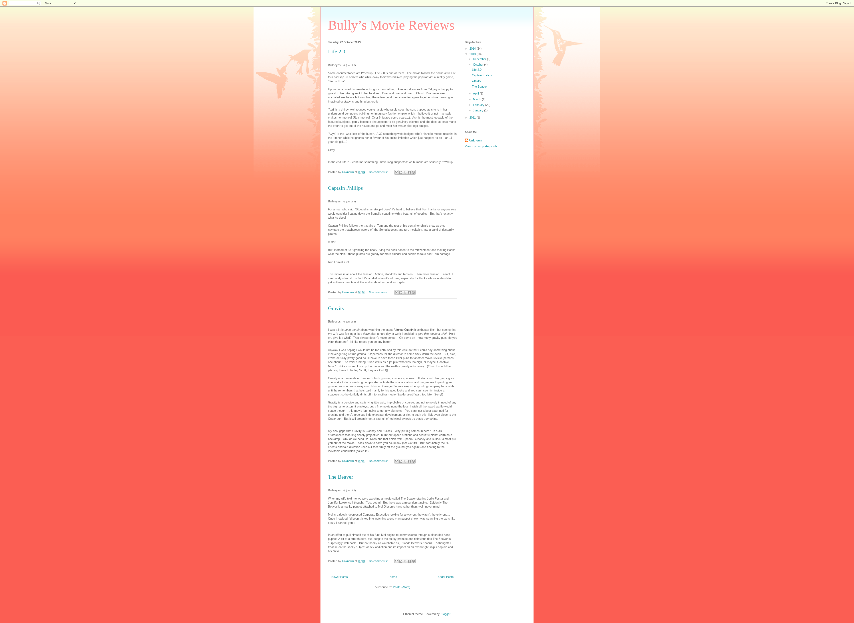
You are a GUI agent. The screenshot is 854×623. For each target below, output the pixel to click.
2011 (473, 117)
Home (393, 577)
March (477, 99)
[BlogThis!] (401, 172)
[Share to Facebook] (409, 172)
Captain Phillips (345, 188)
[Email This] (396, 172)
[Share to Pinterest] (413, 172)
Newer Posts (339, 577)
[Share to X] (405, 172)
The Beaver (340, 477)
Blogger (445, 614)
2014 (473, 48)
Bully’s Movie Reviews (391, 25)
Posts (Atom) (401, 587)
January (478, 110)
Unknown (475, 140)
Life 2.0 (336, 51)
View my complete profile (481, 146)
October (478, 64)
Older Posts (446, 577)
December (480, 59)
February (479, 105)
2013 (473, 54)
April (476, 93)
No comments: (379, 172)
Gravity (336, 308)
